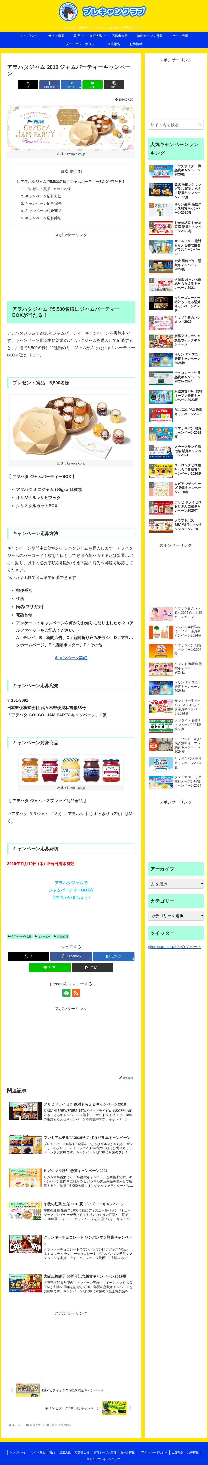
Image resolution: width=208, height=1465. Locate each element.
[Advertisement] (71, 266)
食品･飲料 (62, 936)
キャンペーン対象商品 (43, 211)
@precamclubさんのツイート (174, 946)
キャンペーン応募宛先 (43, 203)
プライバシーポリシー (153, 1452)
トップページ (18, 1452)
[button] (114, 84)
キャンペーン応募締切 (43, 218)
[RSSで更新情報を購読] (76, 993)
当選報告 (177, 1452)
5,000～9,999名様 (21, 936)
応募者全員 (82, 1452)
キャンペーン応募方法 (43, 196)
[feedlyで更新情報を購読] (66, 993)
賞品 (52, 1452)
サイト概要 (38, 1452)
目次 (65, 171)
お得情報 (193, 1452)
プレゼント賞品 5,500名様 (48, 189)
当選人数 (65, 1452)
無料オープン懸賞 (104, 1452)
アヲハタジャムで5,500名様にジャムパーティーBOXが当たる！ (73, 182)
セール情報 (127, 1452)
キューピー (44, 936)
